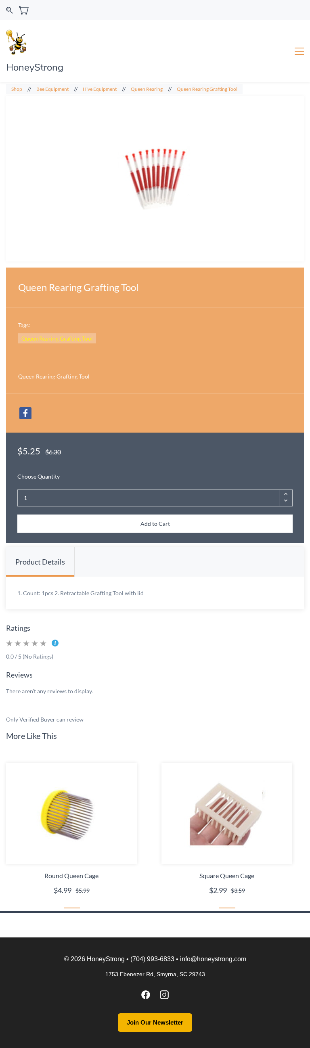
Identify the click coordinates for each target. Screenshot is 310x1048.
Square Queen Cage (226, 875)
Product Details (40, 561)
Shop (16, 89)
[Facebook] (25, 413)
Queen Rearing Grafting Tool (207, 89)
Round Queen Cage (71, 875)
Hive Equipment (100, 89)
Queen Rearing (147, 89)
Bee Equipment (52, 89)
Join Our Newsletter (155, 1022)
